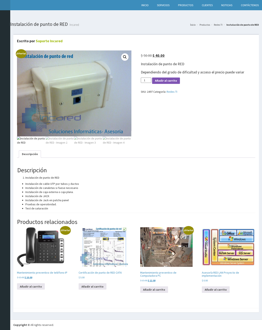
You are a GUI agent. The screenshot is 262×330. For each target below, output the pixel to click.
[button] (14, 5)
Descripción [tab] (30, 154)
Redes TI (218, 24)
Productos (205, 24)
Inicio (193, 25)
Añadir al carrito (166, 80)
